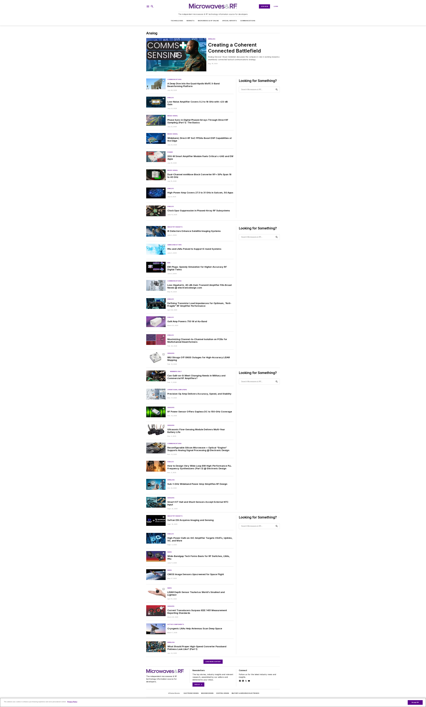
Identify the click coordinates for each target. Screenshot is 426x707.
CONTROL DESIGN (222, 693)
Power (170, 152)
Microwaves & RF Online (208, 21)
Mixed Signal (172, 116)
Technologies (177, 21)
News (169, 552)
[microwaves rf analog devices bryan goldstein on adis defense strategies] (176, 54)
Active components (175, 624)
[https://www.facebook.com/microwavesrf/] (240, 681)
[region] (213, 702)
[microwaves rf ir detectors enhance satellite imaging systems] (156, 231)
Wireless (211, 39)
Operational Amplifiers (177, 389)
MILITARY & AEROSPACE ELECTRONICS (245, 693)
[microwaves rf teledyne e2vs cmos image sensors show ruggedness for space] (156, 574)
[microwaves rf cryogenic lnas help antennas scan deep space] (156, 628)
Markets (190, 21)
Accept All (415, 702)
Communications (247, 21)
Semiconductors (174, 245)
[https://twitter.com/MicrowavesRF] (246, 681)
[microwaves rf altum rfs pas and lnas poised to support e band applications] (156, 249)
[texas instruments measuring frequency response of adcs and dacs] (156, 646)
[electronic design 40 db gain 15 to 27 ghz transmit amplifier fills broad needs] (156, 285)
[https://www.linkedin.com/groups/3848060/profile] (243, 681)
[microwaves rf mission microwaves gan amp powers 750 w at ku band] (156, 321)
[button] (148, 6)
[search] (152, 6)
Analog (170, 97)
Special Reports (229, 21)
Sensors (170, 353)
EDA (168, 263)
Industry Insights (174, 227)
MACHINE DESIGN (207, 693)
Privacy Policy (72, 702)
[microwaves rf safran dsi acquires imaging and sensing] (156, 520)
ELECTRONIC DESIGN (191, 693)
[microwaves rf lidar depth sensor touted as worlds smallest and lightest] (156, 592)
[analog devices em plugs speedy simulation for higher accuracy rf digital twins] (156, 267)
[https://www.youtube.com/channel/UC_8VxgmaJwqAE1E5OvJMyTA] (249, 681)
